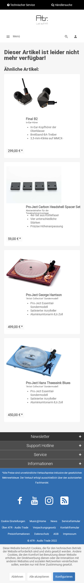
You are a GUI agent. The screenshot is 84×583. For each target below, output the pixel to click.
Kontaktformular (69, 527)
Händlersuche (63, 5)
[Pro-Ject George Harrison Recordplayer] (33, 272)
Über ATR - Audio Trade (15, 527)
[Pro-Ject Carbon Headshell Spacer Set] (33, 184)
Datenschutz (41, 533)
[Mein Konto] (75, 36)
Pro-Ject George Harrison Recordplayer (44, 295)
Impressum (69, 533)
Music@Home (38, 521)
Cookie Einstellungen (13, 521)
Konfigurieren (64, 576)
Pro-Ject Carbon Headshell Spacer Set (53, 207)
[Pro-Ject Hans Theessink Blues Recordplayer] (33, 360)
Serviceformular (71, 521)
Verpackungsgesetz (44, 527)
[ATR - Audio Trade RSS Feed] (64, 501)
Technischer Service (22, 5)
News (54, 521)
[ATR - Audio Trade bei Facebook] (20, 501)
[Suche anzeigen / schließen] (66, 36)
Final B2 (32, 119)
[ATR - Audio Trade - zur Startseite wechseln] (42, 20)
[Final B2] (33, 96)
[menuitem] (12, 36)
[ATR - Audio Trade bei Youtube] (34, 501)
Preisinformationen (19, 533)
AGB (56, 533)
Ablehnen (17, 576)
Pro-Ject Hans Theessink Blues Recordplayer (48, 383)
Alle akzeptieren (39, 576)
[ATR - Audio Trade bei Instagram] (49, 501)
